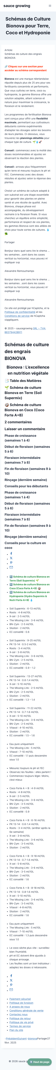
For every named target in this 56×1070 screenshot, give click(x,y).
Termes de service (20, 1026)
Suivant (22, 1038)
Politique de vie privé (21, 1022)
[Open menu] (50, 5)
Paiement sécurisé (20, 999)
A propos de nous (19, 1006)
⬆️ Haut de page (39, 1062)
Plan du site (16, 1030)
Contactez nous (18, 1014)
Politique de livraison (21, 1002)
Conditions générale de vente (26, 1010)
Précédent (12, 1038)
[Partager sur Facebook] (11, 554)
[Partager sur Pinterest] (11, 563)
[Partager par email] (11, 568)
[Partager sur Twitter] (11, 558)
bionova (32, 1038)
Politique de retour (20, 1018)
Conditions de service (17, 315)
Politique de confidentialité (20, 312)
